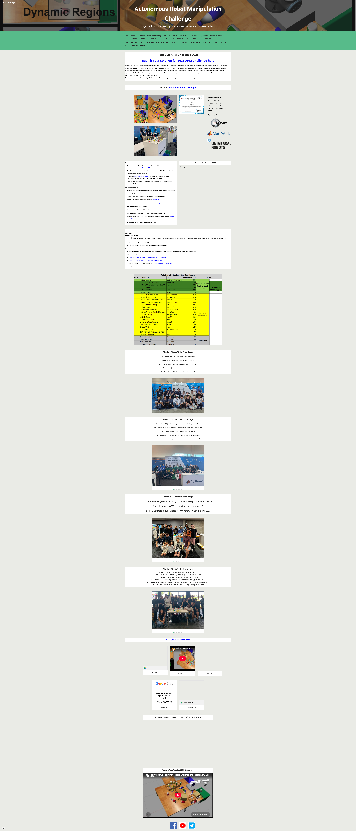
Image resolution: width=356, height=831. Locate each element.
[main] (178, 16)
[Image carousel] (178, 467)
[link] (155, 658)
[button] (3, 828)
